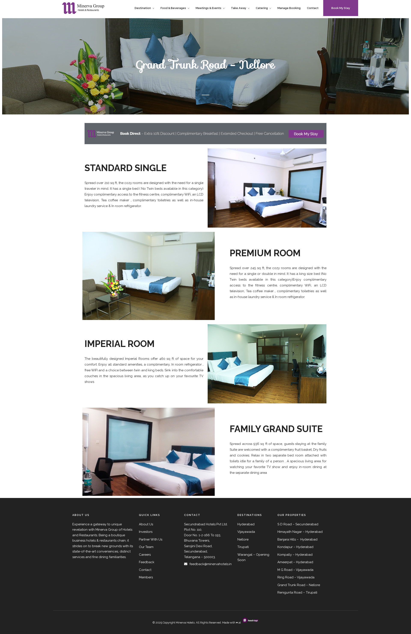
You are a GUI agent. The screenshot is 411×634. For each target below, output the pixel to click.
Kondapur (285, 547)
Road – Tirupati (305, 592)
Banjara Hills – (288, 539)
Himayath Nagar (289, 532)
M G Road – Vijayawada (295, 570)
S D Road (284, 524)
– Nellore (313, 585)
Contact (313, 8)
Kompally (284, 555)
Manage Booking (289, 8)
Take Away (238, 8)
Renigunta (285, 592)
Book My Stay (340, 8)
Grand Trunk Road (291, 585)
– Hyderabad (303, 547)
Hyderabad (314, 532)
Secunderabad (306, 524)
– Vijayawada (304, 577)
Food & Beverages (173, 8)
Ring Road (285, 577)
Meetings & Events (208, 8)
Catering (262, 8)
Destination (143, 8)
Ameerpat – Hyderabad (295, 562)
